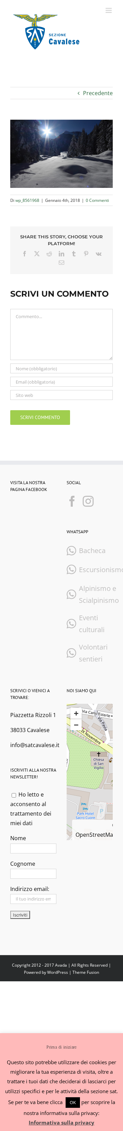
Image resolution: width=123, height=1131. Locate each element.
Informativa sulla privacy (61, 1122)
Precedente (98, 93)
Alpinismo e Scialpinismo (99, 594)
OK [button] (73, 1102)
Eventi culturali (92, 623)
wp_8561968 (27, 200)
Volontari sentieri (93, 653)
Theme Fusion (85, 972)
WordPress (57, 972)
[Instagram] (88, 501)
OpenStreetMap (96, 834)
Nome (18, 838)
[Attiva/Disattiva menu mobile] (109, 10)
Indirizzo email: (29, 889)
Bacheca (92, 550)
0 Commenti (97, 200)
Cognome (22, 863)
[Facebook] (72, 501)
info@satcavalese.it (34, 745)
